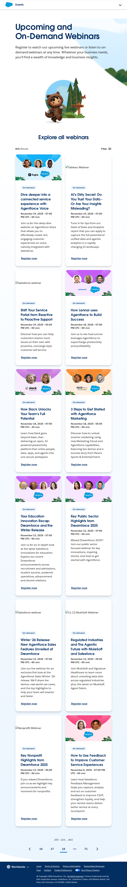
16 (41, 849)
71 (86, 849)
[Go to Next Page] (97, 849)
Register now (29, 258)
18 (63, 849)
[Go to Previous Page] (29, 849)
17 (52, 849)
